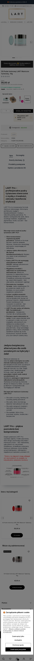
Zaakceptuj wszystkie (18, 649)
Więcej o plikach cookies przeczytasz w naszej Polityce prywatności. (14, 630)
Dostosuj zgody (18, 645)
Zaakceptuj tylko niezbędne (18, 638)
